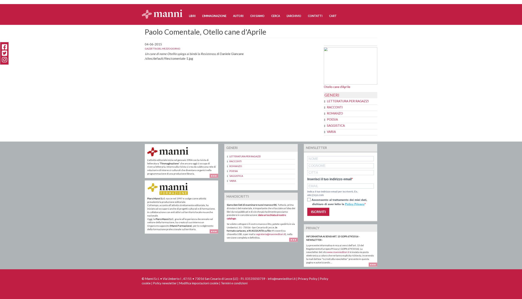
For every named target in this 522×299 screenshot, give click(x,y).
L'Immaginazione (214, 16)
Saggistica (336, 125)
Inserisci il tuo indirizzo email (329, 179)
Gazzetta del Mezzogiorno (162, 48)
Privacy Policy (307, 278)
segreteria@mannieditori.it (270, 234)
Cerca (275, 16)
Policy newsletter (165, 283)
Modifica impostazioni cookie (199, 283)
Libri (192, 16)
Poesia (332, 119)
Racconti (335, 107)
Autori (238, 16)
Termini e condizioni (234, 283)
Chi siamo (257, 16)
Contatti (315, 16)
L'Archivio (294, 16)
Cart (333, 16)
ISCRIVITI (318, 212)
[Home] (164, 10)
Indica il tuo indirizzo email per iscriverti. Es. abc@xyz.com (332, 193)
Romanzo (335, 113)
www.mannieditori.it (338, 252)
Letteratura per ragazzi (348, 101)
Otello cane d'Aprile (337, 87)
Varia (331, 131)
